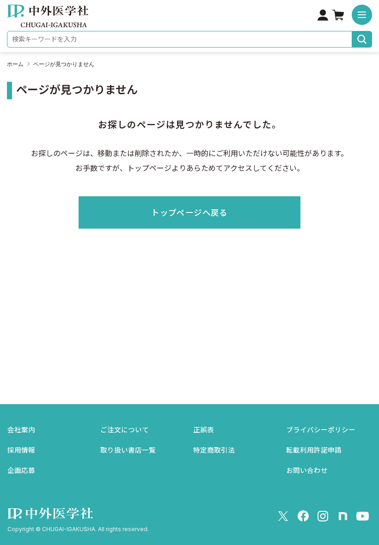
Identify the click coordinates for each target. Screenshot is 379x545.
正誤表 (203, 430)
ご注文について (124, 430)
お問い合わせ (307, 470)
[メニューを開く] (362, 15)
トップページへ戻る (189, 213)
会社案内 (21, 430)
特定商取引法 (214, 450)
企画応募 (21, 470)
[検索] (362, 39)
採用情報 (21, 450)
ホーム (15, 64)
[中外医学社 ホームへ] (47, 20)
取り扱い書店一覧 (128, 450)
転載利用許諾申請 (314, 450)
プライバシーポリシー (320, 430)
